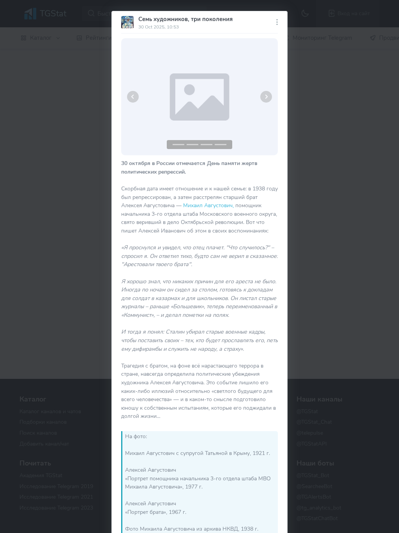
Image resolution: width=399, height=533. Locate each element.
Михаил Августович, (208, 205)
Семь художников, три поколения (185, 19)
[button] (133, 97)
